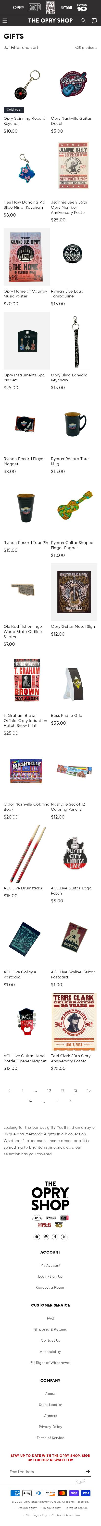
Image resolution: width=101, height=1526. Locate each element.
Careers (50, 1416)
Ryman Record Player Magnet (24, 461)
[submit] (88, 1471)
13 (88, 1090)
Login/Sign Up (50, 1276)
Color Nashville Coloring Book (27, 807)
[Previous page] (9, 1090)
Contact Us (50, 1340)
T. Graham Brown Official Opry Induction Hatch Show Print (25, 721)
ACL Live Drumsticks (23, 888)
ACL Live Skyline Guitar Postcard (73, 974)
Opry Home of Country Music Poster (25, 294)
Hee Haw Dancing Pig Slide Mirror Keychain (24, 205)
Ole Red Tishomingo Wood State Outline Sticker (23, 632)
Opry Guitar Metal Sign (73, 627)
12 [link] (75, 1090)
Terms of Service (50, 1438)
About (50, 1394)
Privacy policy (51, 1508)
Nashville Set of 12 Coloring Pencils (68, 807)
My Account (50, 1265)
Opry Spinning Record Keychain (25, 121)
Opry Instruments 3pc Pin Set (24, 378)
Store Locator (50, 1405)
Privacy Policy (50, 1427)
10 (49, 1090)
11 (62, 1090)
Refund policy (27, 1508)
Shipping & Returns (50, 1329)
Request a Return (50, 1287)
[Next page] (70, 1101)
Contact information (65, 1515)
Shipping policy (36, 1515)
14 (30, 1101)
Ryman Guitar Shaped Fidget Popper (72, 545)
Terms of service (76, 1508)
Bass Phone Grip (66, 716)
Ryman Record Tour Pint (27, 543)
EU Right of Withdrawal (50, 1363)
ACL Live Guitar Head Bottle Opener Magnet (25, 1058)
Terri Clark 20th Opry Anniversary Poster (71, 1058)
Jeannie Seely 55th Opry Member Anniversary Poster (69, 208)
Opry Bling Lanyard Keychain (69, 378)
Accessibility (50, 1352)
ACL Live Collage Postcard (20, 974)
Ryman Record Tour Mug (70, 461)
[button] (83, 20)
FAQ (50, 1318)
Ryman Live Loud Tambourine (67, 294)
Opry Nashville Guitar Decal (71, 121)
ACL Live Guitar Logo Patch (71, 891)
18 (57, 1101)
